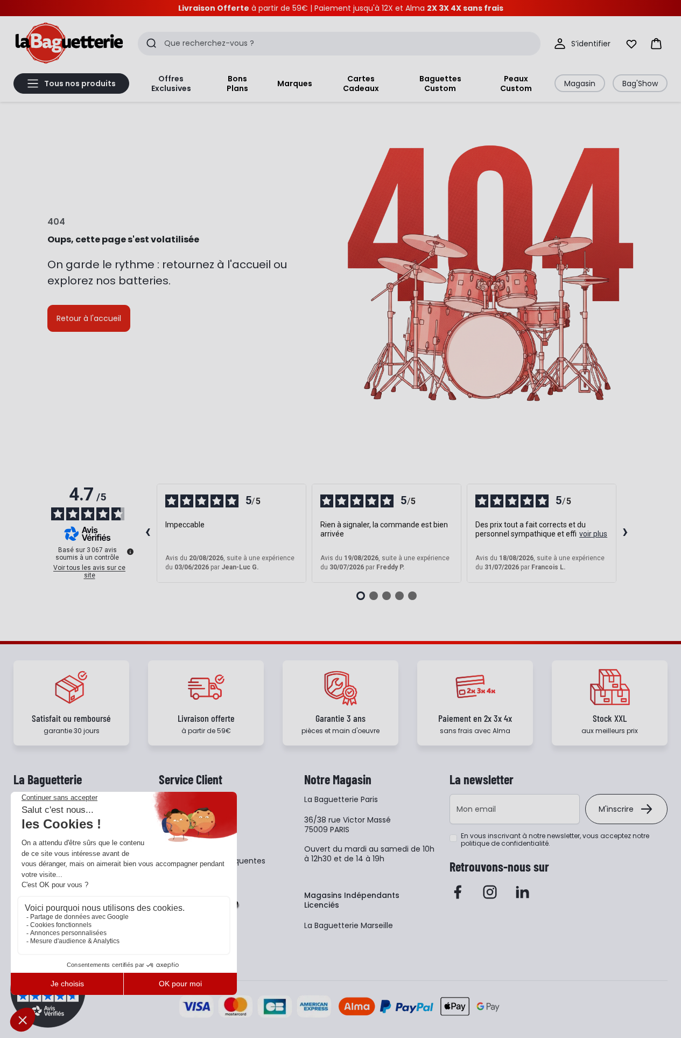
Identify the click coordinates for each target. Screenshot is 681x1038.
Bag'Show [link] (640, 83)
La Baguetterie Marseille (348, 925)
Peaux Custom (516, 83)
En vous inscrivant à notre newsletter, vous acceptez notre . (555, 839)
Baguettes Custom (440, 83)
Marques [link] (294, 83)
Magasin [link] (579, 83)
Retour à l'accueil (89, 318)
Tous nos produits (80, 83)
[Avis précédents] (148, 533)
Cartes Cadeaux (361, 83)
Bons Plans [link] (237, 83)
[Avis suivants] (625, 533)
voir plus (593, 534)
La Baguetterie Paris (341, 799)
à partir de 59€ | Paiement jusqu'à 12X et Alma (340, 8)
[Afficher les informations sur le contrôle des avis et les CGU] (130, 551)
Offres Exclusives (171, 83)
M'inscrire (616, 809)
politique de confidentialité (505, 843)
